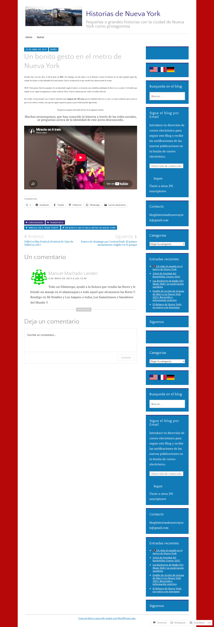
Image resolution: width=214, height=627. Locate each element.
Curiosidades (35, 222)
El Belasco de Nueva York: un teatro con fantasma (167, 306)
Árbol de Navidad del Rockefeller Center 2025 (166, 275)
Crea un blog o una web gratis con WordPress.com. (107, 618)
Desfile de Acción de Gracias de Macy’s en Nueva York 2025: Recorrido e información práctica (168, 295)
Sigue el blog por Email (164, 115)
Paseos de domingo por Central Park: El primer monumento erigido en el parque (109, 240)
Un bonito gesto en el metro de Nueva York (90, 227)
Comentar (126, 357)
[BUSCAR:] (167, 96)
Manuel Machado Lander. (73, 273)
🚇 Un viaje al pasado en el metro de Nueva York (168, 268)
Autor (40, 37)
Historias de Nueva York (123, 14)
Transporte (56, 222)
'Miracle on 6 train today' (43, 227)
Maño (53, 49)
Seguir (158, 178)
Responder (84, 309)
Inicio (28, 37)
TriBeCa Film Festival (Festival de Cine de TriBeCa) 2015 (48, 240)
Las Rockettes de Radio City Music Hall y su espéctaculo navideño (168, 283)
